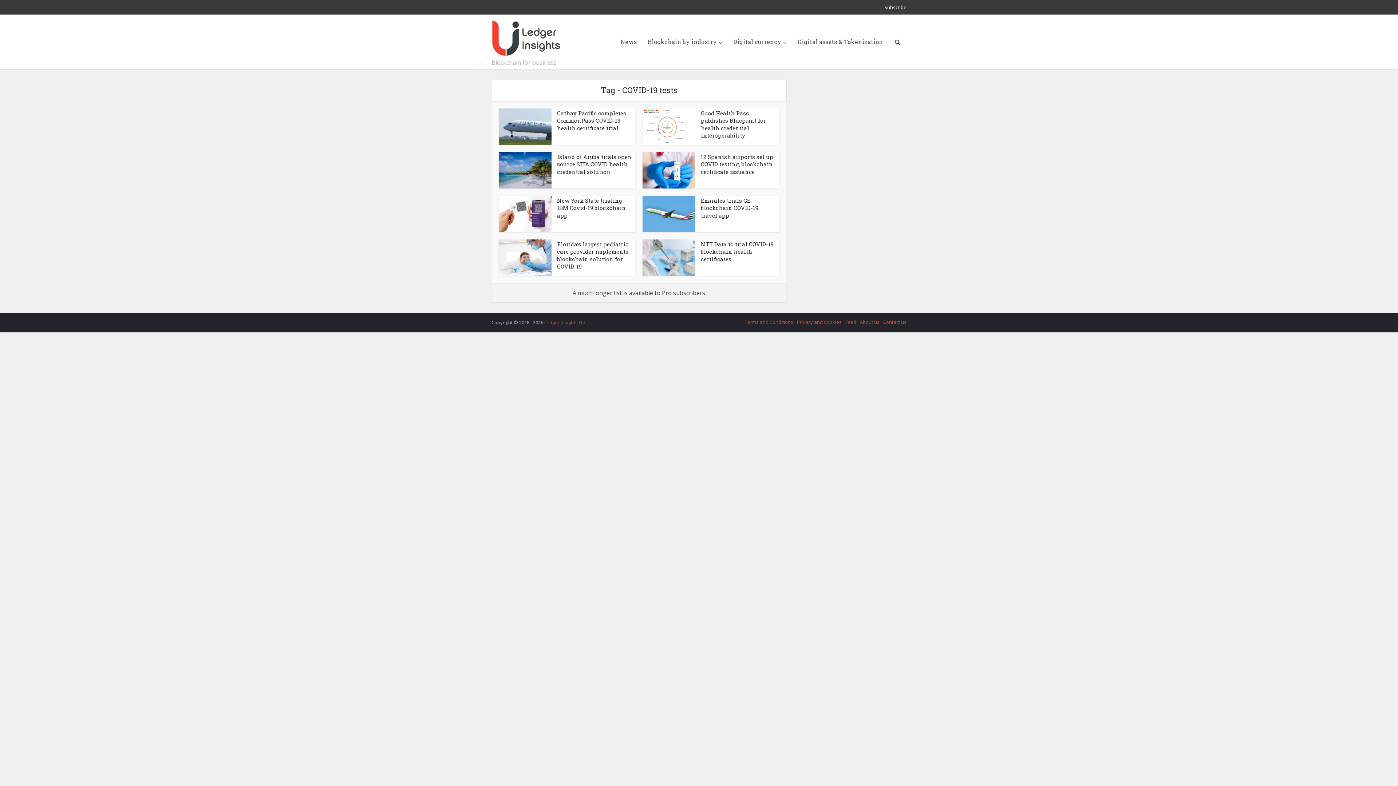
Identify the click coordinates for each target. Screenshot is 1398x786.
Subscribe (895, 7)
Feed (850, 322)
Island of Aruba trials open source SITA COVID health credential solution (594, 164)
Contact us (895, 322)
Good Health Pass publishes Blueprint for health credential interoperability (733, 124)
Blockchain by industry (682, 41)
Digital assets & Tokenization (840, 41)
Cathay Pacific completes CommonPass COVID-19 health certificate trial (591, 121)
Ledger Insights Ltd (564, 322)
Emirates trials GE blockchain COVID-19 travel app (729, 208)
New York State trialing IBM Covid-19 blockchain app (591, 208)
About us (870, 322)
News (628, 41)
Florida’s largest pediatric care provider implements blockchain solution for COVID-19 (592, 255)
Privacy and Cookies (819, 322)
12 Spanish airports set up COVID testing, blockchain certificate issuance (737, 164)
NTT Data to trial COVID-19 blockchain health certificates (737, 252)
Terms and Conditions (769, 322)
